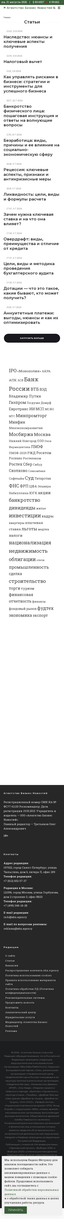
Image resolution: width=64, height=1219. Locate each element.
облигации (22, 559)
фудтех (45, 608)
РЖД (31, 453)
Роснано (15, 458)
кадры (48, 516)
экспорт (40, 615)
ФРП (24, 486)
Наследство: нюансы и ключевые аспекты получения (28, 42)
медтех (43, 529)
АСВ (20, 380)
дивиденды (22, 508)
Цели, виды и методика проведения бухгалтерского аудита (29, 269)
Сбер (27, 464)
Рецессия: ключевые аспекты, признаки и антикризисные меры (27, 175)
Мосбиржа (21, 434)
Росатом (43, 452)
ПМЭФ (37, 446)
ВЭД (43, 389)
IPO (13, 370)
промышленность (29, 567)
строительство (27, 581)
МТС (12, 416)
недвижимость (28, 550)
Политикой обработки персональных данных (31, 1192)
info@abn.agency (15, 917)
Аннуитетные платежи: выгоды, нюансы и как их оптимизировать (31, 318)
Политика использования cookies (28, 975)
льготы (29, 528)
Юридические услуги (20, 1017)
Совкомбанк (37, 471)
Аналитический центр (20, 1012)
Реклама (11, 1031)
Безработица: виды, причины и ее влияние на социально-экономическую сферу (31, 147)
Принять (15, 1210)
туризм (27, 588)
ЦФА (33, 486)
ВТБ (35, 389)
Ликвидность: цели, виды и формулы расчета (31, 196)
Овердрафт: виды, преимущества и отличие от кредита (31, 244)
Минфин (17, 422)
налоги (15, 535)
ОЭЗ (40, 440)
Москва (42, 434)
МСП (40, 409)
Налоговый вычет (23, 61)
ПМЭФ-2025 (18, 453)
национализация (30, 542)
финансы (39, 601)
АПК (13, 380)
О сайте (10, 955)
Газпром (17, 402)
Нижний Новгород (22, 441)
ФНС (14, 485)
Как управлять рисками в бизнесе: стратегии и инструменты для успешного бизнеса (31, 84)
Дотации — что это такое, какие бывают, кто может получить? (31, 293)
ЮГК (33, 493)
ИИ (32, 408)
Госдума (33, 403)
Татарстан (42, 478)
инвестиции (25, 515)
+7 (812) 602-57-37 (15, 881)
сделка (15, 573)
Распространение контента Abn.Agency (32, 970)
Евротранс (18, 409)
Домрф (46, 403)
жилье (41, 508)
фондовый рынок (23, 609)
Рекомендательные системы (25, 997)
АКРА (46, 371)
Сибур (37, 464)
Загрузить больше (32, 338)
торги (14, 588)
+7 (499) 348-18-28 (15, 905)
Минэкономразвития (26, 428)
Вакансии (11, 965)
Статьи (10, 960)
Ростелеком (32, 458)
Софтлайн (16, 478)
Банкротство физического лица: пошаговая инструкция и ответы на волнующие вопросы (31, 116)
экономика (20, 615)
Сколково (18, 470)
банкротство (24, 500)
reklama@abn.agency (18, 928)
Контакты (11, 1007)
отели (40, 560)
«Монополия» (29, 371)
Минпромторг (31, 415)
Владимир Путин (25, 396)
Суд (29, 478)
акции (44, 492)
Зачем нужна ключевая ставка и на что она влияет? (29, 219)
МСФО (49, 409)
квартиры (17, 523)
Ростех (15, 464)
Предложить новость (19, 1002)
